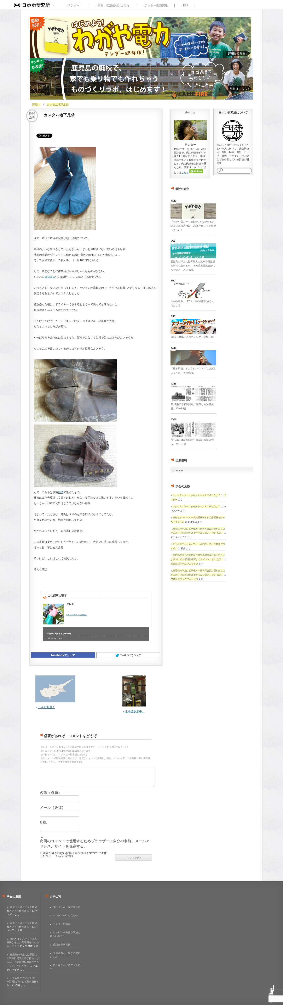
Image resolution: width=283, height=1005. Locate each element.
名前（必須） (51, 792)
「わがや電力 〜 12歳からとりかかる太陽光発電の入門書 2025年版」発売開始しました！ (193, 226)
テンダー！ (75, 5)
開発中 (36, 104)
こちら (185, 172)
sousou (49, 277)
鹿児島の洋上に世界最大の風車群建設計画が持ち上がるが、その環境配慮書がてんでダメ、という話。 (193, 265)
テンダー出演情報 (156, 5)
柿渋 (60, 492)
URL (43, 822)
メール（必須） (52, 807)
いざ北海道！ (46, 707)
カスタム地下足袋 (58, 104)
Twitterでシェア (131, 655)
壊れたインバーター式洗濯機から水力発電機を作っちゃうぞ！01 (23, 942)
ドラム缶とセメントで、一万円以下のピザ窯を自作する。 (23, 981)
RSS (185, 5)
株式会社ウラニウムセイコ (184, 563)
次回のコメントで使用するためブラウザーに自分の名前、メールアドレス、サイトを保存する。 (95, 843)
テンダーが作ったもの (65, 915)
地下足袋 (52, 638)
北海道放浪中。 (135, 711)
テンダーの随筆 (61, 923)
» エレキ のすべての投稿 (76, 614)
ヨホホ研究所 (36, 4)
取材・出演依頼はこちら (113, 5)
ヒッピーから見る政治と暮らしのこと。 (65, 934)
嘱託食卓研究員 (61, 944)
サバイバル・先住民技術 (66, 906)
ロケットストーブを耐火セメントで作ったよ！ (196, 495)
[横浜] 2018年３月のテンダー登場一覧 (192, 337)
